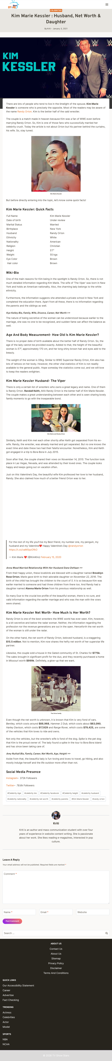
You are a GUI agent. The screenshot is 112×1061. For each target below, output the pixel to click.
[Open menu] (106, 4)
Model (6, 1026)
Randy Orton (24, 111)
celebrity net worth (39, 799)
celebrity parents (60, 799)
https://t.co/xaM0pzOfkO (23, 549)
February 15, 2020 (51, 557)
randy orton (98, 799)
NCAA (6, 1044)
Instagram (11, 778)
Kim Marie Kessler (80, 799)
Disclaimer (56, 968)
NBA (5, 1039)
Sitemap (56, 958)
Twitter (10, 785)
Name (8, 912)
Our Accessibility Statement (18, 985)
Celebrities (56, 10)
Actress (7, 1012)
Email (44, 912)
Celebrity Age (14, 793)
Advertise (8, 995)
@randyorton (75, 545)
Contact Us (56, 948)
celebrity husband (90, 793)
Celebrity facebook (49, 793)
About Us (56, 953)
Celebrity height (70, 793)
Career (6, 990)
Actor (6, 1022)
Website (82, 912)
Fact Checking (11, 1000)
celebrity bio (30, 793)
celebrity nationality (16, 799)
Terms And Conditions (56, 973)
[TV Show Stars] (13, 4)
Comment (10, 873)
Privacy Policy (56, 963)
